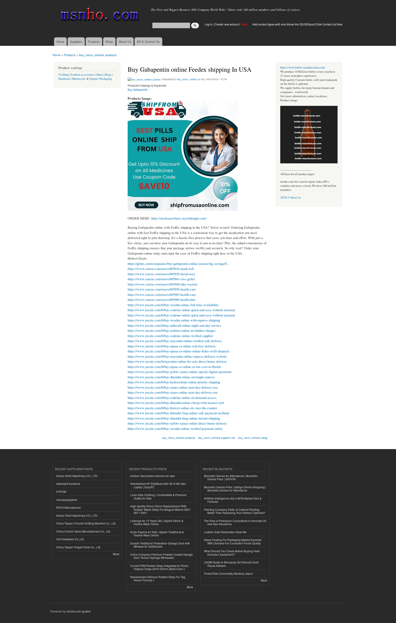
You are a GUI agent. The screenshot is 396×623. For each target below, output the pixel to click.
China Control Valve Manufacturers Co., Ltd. (83, 531)
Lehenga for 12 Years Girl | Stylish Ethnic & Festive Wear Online (156, 522)
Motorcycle (78, 79)
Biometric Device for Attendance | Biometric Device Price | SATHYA (231, 477)
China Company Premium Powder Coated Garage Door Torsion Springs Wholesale (161, 556)
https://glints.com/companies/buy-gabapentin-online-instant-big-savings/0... (178, 263)
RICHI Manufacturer (68, 507)
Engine (93, 79)
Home (60, 41)
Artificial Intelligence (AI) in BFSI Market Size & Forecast (232, 499)
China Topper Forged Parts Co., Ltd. (78, 547)
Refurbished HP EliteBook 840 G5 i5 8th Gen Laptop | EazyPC (158, 485)
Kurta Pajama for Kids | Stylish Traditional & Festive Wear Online (157, 533)
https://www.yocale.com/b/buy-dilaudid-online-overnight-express (171, 377)
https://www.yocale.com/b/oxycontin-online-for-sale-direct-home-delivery (177, 361)
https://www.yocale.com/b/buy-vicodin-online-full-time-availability (173, 304)
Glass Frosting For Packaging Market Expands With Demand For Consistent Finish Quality (232, 541)
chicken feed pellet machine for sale (152, 476)
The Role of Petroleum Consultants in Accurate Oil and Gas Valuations (235, 522)
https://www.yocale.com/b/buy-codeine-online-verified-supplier (170, 335)
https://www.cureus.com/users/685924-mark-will (161, 268)
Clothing (63, 75)
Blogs (109, 41)
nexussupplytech (66, 500)
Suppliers (76, 41)
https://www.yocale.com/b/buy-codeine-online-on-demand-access (172, 397)
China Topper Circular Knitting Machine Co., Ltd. (86, 523)
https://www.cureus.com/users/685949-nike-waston (162, 284)
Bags (108, 75)
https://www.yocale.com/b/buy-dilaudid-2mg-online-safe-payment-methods (178, 413)
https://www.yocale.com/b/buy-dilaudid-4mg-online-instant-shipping (174, 418)
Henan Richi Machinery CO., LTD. (77, 476)
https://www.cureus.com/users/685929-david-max (161, 274)
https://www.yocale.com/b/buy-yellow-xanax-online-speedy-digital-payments (180, 371)
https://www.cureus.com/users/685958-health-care (162, 289)
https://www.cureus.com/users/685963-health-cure (162, 294)
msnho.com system (78, 611)
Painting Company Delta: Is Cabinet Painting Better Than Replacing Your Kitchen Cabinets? (234, 511)
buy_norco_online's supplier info (216, 437)
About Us (125, 41)
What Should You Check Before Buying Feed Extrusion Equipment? (232, 552)
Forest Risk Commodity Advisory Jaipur (228, 573)
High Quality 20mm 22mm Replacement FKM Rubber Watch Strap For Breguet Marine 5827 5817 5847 (160, 509)
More (116, 554)
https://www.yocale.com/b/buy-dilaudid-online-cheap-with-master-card (176, 402)
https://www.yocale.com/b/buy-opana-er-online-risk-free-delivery (172, 346)
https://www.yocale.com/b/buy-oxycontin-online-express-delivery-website (177, 356)
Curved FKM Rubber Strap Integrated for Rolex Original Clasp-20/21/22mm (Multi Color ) (159, 567)
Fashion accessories (82, 75)
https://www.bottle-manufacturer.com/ (302, 67)
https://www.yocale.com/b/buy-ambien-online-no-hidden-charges (172, 330)
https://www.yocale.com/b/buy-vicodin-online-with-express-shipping (174, 320)
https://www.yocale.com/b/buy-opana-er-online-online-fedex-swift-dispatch (178, 351)
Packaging (106, 79)
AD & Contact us (290, 197)
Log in (208, 24)
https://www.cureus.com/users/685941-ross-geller (161, 279)
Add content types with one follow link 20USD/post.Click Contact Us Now (297, 24)
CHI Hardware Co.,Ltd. (70, 539)
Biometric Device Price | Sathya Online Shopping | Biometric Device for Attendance (235, 488)
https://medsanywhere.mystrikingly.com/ (178, 218)
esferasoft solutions (68, 484)
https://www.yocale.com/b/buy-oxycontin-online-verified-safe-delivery (175, 340)
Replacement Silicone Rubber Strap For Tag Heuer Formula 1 (157, 578)
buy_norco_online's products (98, 55)
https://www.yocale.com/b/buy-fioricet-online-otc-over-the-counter (172, 408)
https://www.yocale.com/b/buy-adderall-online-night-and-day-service (174, 325)
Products (94, 41)
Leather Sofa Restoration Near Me (225, 532)
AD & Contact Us (148, 41)
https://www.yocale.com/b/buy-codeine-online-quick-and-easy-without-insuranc (181, 309)
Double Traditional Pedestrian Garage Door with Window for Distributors (160, 544)
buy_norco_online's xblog (252, 437)
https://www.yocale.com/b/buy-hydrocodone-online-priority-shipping (174, 382)
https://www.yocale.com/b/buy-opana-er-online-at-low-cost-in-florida (174, 366)
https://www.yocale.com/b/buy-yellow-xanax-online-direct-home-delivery (177, 423)
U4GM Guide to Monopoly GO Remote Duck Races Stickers (231, 563)
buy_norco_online (187, 79)
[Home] (99, 15)
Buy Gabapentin (138, 89)
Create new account (227, 24)
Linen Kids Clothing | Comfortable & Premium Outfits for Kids (158, 496)
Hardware (64, 79)
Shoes (99, 75)
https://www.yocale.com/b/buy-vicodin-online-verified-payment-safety (175, 428)
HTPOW (61, 492)
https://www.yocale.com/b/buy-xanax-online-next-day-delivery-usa (173, 387)
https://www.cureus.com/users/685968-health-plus (161, 299)
